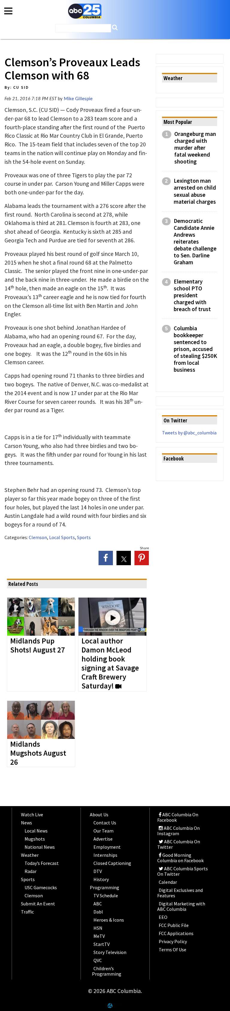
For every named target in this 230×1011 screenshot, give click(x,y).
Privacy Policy (173, 941)
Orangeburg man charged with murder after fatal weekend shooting (195, 147)
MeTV (99, 936)
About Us (99, 815)
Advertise (103, 839)
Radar (31, 871)
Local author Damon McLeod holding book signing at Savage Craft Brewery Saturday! (110, 664)
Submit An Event (38, 904)
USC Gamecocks (41, 887)
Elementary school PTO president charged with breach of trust (192, 295)
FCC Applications (176, 933)
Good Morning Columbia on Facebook (180, 857)
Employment (107, 847)
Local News (36, 831)
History (101, 879)
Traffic (27, 912)
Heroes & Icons (108, 920)
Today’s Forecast (42, 863)
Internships (105, 855)
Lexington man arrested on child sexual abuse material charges (195, 191)
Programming (104, 887)
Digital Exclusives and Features (180, 892)
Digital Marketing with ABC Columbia (181, 906)
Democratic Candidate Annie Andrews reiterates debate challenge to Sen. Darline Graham (195, 242)
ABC (97, 904)
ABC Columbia (84, 11)
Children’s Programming (106, 971)
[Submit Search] (115, 27)
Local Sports (62, 537)
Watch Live (32, 815)
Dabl (98, 912)
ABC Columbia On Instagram (178, 830)
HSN (97, 928)
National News (40, 847)
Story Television (109, 952)
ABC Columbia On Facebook (177, 817)
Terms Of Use (172, 949)
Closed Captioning (112, 863)
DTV (97, 871)
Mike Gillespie (78, 99)
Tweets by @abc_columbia (189, 433)
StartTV (101, 944)
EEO (163, 917)
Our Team (103, 831)
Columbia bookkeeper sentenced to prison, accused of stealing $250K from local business (195, 349)
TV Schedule (105, 895)
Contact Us (104, 823)
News (26, 823)
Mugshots (35, 839)
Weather (30, 855)
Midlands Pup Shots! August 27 (37, 646)
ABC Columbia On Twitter (178, 844)
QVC (97, 960)
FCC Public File (174, 925)
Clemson (38, 537)
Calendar (168, 882)
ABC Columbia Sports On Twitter (182, 871)
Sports (84, 537)
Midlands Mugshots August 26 (38, 753)
